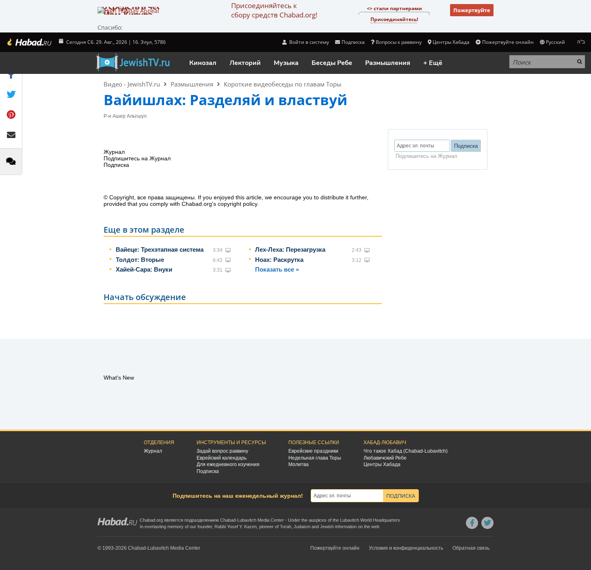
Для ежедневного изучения (228, 464)
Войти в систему (308, 42)
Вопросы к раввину (399, 42)
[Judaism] (29, 42)
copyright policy (237, 204)
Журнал (153, 451)
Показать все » (277, 269)
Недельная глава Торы (314, 458)
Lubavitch (246, 520)
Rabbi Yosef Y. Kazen (235, 526)
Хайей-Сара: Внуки (144, 269)
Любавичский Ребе (385, 458)
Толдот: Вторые (140, 259)
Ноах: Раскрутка (279, 259)
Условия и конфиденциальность (406, 548)
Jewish (327, 526)
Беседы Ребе (332, 62)
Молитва (298, 464)
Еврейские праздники (313, 451)
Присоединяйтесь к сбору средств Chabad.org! (274, 10)
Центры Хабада (382, 464)
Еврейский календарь (222, 458)
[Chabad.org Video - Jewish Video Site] (133, 62)
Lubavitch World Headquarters (370, 520)
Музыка (286, 62)
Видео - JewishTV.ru (132, 84)
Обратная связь (470, 548)
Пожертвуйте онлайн (507, 42)
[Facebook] (472, 523)
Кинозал (202, 62)
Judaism (302, 526)
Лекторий (245, 62)
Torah (285, 526)
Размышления (387, 62)
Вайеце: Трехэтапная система (159, 249)
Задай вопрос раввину (222, 451)
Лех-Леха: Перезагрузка (290, 249)
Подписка (208, 471)
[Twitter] (487, 523)
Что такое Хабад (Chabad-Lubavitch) (406, 451)
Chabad (228, 520)
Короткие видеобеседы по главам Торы (283, 84)
